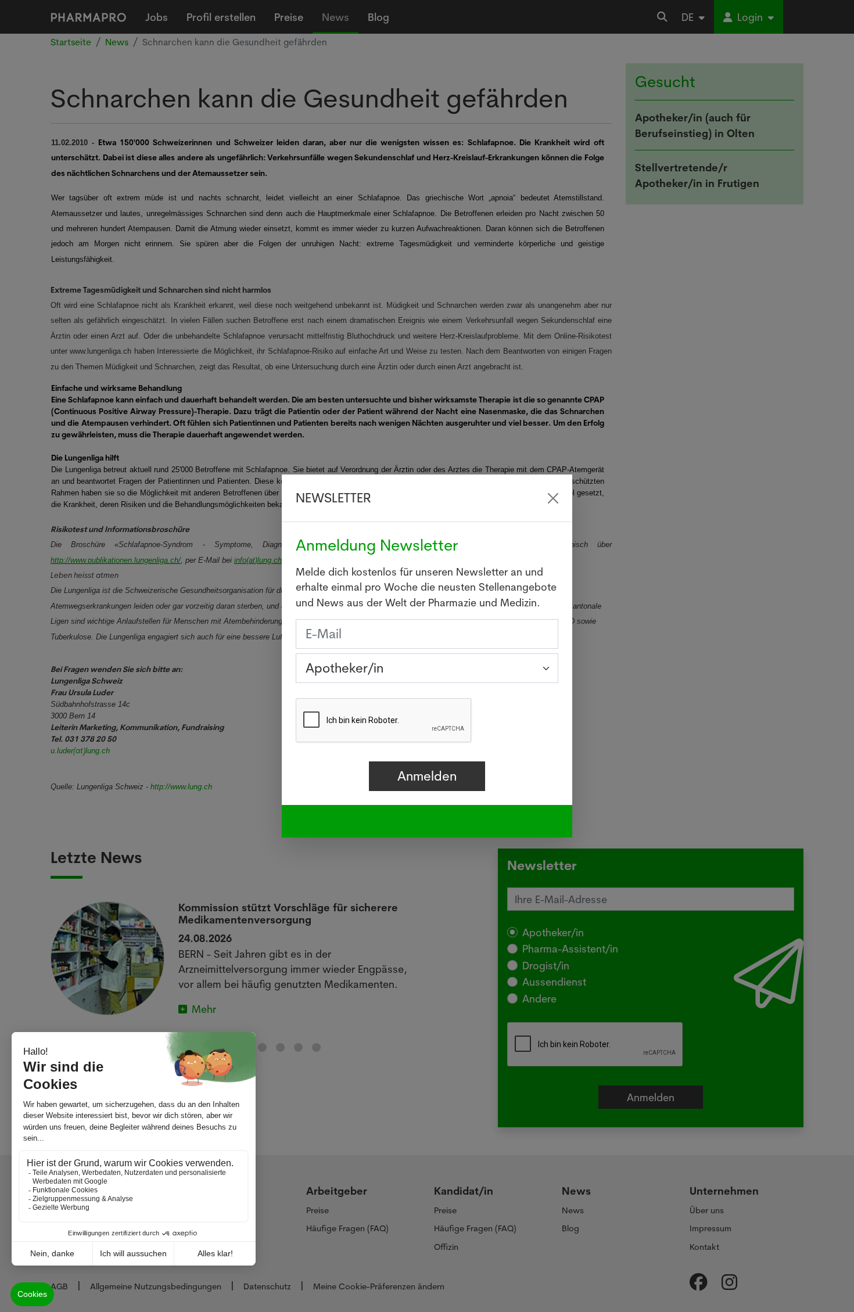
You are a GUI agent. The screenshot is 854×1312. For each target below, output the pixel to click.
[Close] (553, 498)
